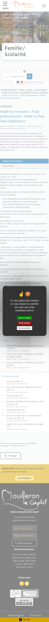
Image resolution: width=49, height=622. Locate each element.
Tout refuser (24, 323)
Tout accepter (24, 318)
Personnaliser (24, 328)
